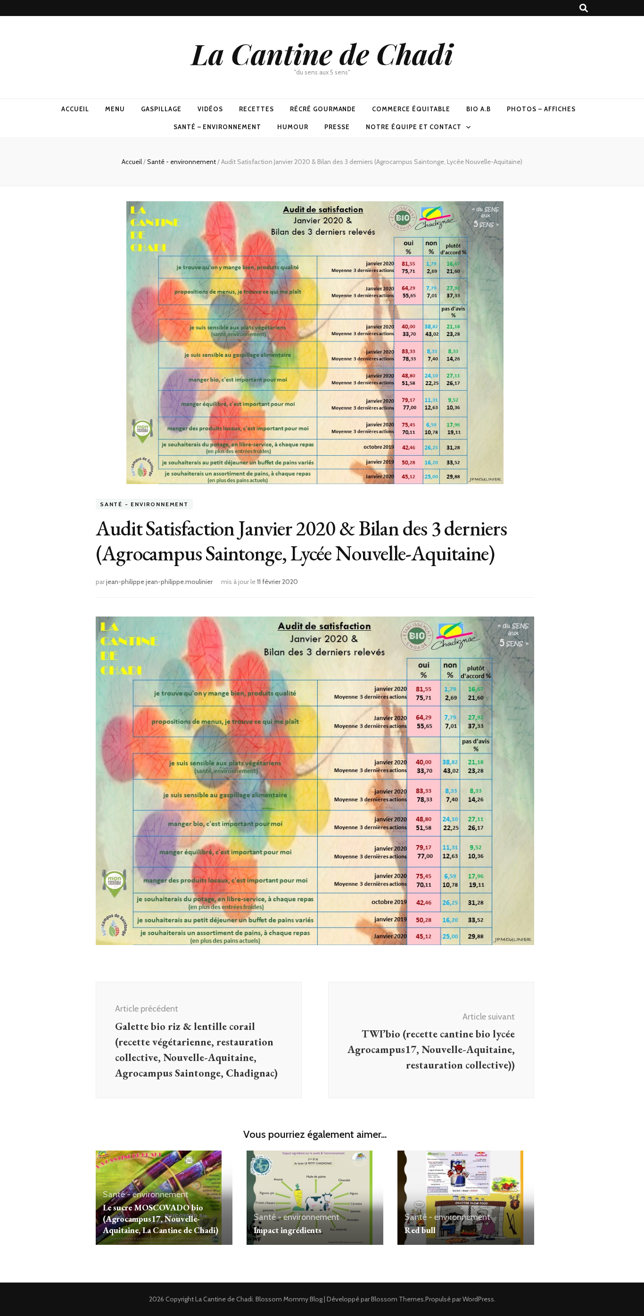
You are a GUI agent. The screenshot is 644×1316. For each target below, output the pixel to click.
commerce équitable (411, 109)
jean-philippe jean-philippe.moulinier (159, 581)
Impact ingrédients (288, 1230)
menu (115, 109)
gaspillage (161, 109)
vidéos (210, 109)
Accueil (75, 109)
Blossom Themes (397, 1299)
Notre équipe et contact (414, 127)
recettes (256, 109)
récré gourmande (323, 109)
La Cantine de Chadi (322, 53)
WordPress (478, 1299)
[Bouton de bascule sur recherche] (583, 8)
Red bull (420, 1230)
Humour (292, 127)
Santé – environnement (217, 127)
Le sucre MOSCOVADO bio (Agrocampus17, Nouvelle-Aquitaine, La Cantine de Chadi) (160, 1218)
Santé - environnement (144, 504)
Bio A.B (478, 109)
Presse (337, 127)
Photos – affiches (541, 109)
